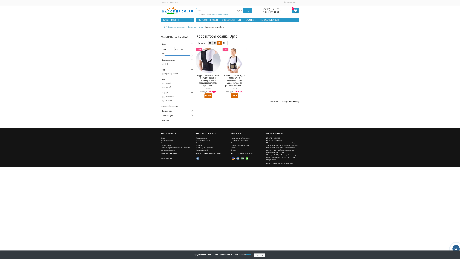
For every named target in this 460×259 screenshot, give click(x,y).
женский (167, 83)
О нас (163, 138)
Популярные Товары (203, 140)
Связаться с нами (166, 158)
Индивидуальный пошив (204, 148)
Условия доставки (167, 140)
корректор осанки (171, 74)
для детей (168, 100)
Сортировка (201, 43)
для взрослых (169, 97)
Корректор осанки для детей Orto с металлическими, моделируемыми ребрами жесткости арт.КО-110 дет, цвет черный (234, 83)
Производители (201, 138)
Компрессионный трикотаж (240, 138)
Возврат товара (166, 145)
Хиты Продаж (200, 143)
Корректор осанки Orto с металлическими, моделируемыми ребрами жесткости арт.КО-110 (208, 80)
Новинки (199, 145)
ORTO (166, 64)
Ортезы (233, 148)
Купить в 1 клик (209, 72)
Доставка (175, 2)
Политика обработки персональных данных (175, 148)
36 (224, 43)
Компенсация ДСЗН (202, 150)
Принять (259, 255)
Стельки (233, 150)
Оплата (165, 2)
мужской (167, 87)
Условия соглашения (168, 150)
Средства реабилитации (239, 143)
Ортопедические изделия (239, 140)
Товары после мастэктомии (240, 145)
